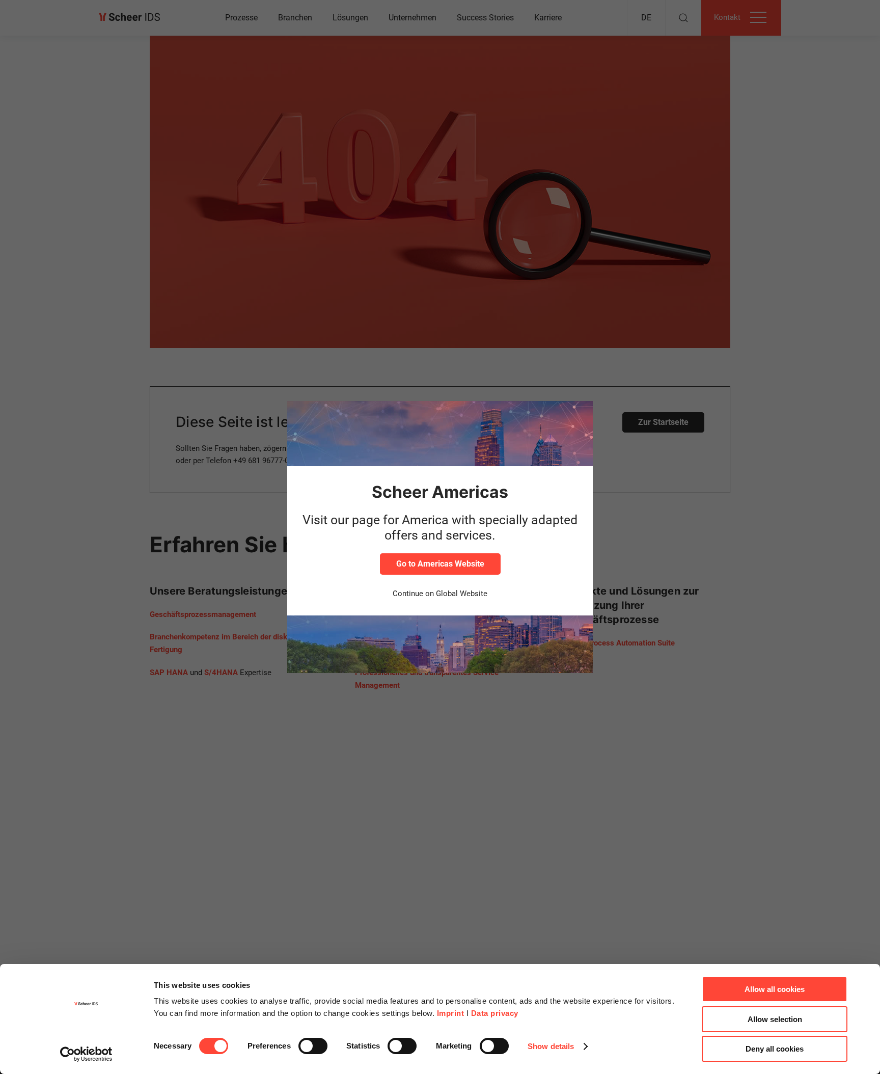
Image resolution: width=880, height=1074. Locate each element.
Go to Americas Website (440, 564)
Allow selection (775, 1019)
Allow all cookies (775, 989)
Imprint (450, 1013)
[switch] (312, 1046)
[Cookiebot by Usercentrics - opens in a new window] (86, 1054)
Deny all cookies (775, 1048)
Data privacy (494, 1013)
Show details (551, 1046)
